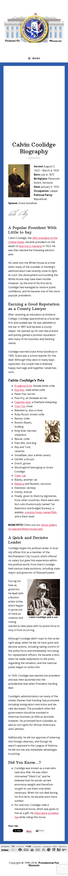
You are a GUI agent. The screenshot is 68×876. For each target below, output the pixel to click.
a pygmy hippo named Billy (40, 512)
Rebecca (19, 483)
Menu (36, 58)
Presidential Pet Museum (34, 27)
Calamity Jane (23, 402)
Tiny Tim (20, 406)
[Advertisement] (34, 106)
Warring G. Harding (30, 246)
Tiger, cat (20, 475)
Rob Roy (19, 390)
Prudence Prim (23, 386)
